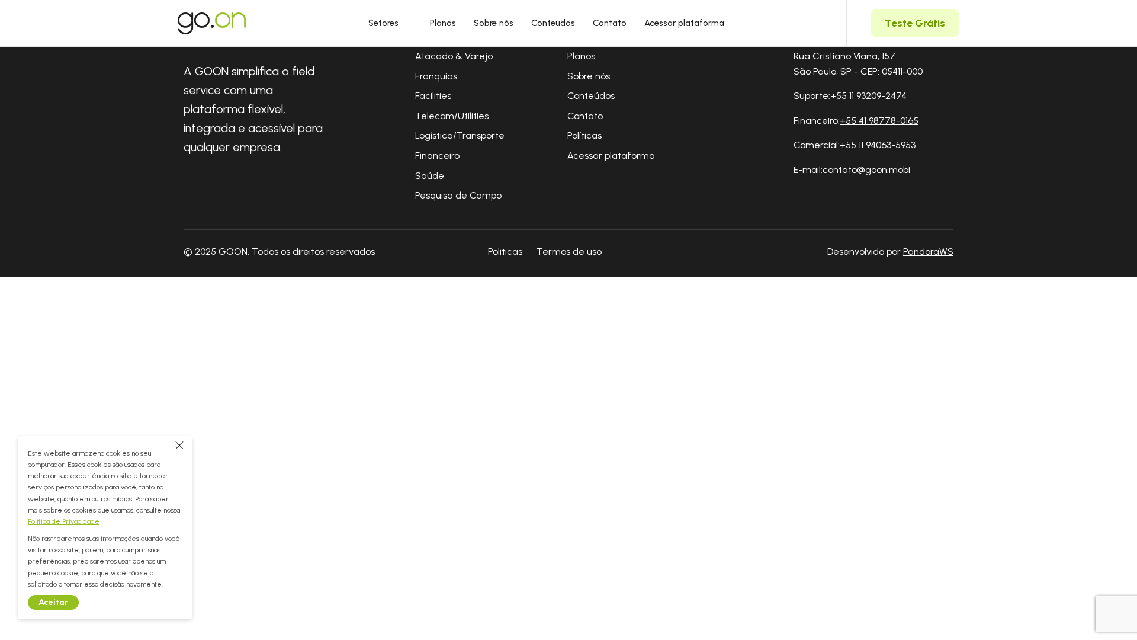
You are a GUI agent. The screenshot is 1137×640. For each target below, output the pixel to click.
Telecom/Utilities (452, 115)
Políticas (584, 135)
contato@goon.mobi (866, 169)
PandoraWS (928, 252)
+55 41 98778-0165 (879, 120)
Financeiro (437, 155)
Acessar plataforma (684, 23)
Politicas (505, 251)
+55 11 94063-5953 (878, 145)
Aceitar (53, 602)
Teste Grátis (915, 23)
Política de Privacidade (63, 521)
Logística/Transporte (460, 135)
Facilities (433, 95)
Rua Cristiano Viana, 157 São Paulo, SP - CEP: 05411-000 (858, 63)
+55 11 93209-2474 (868, 95)
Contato (610, 23)
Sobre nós (493, 23)
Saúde (429, 175)
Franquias (436, 76)
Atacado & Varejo (454, 56)
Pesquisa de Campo (458, 195)
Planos (443, 23)
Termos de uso (569, 251)
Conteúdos (553, 23)
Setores (383, 23)
